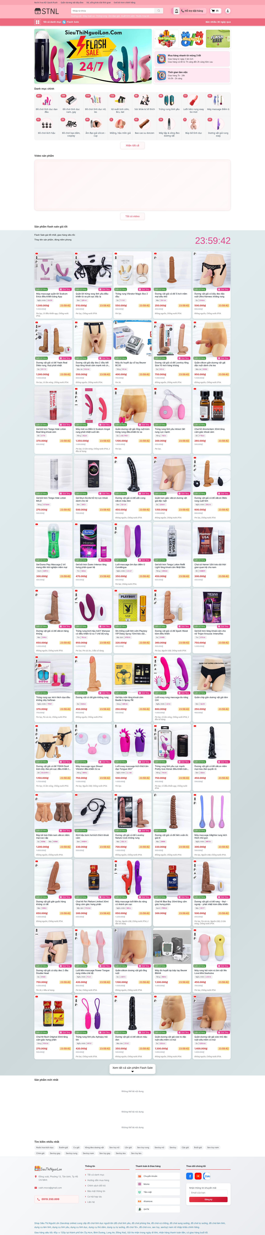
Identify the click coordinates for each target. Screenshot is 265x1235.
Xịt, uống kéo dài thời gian (98, 2)
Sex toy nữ (114, 1147)
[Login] (227, 10)
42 (136, 119)
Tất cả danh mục (95, 1174)
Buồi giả (198, 1147)
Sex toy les (136, 1153)
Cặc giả (185, 1147)
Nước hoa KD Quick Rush (46, 2)
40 (87, 119)
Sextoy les (121, 1153)
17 (185, 95)
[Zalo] (206, 1176)
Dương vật (76, 16)
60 (210, 95)
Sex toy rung (143, 1147)
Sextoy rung (71, 1153)
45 (210, 119)
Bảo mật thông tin (96, 1191)
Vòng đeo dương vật (94, 1147)
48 (161, 95)
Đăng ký (208, 1199)
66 (136, 95)
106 (63, 95)
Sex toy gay (104, 1153)
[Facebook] (189, 1176)
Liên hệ (91, 1202)
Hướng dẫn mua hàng (98, 1180)
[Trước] (155, 39)
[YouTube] (198, 1176)
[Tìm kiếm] (158, 10)
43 (38, 119)
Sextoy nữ (159, 1147)
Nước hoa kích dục (45, 1147)
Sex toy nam (213, 1147)
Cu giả (76, 1147)
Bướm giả (63, 1147)
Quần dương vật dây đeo (72, 2)
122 (112, 95)
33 (63, 119)
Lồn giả (128, 1147)
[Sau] (229, 39)
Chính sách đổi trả (96, 1185)
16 (161, 119)
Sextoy (173, 1147)
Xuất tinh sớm (128, 16)
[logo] (46, 11)
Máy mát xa (89, 16)
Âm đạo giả (114, 16)
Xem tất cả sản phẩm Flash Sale (133, 1067)
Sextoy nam (88, 1153)
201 (39, 95)
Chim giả (40, 1153)
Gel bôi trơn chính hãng (124, 2)
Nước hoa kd (142, 16)
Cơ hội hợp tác (94, 1196)
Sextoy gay (55, 1153)
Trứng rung (101, 16)
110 (88, 95)
